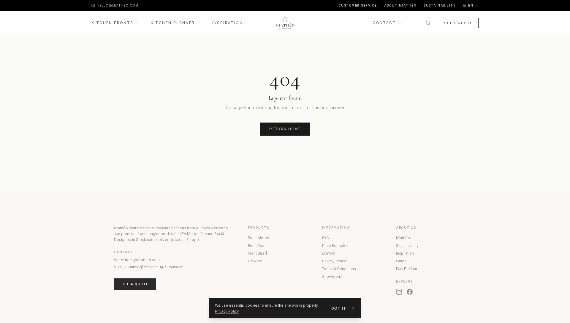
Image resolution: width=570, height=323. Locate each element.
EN (470, 5)
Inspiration (227, 23)
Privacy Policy (334, 261)
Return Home (285, 129)
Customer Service (357, 5)
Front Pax (256, 245)
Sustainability (440, 5)
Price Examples (335, 245)
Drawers (255, 261)
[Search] (428, 23)
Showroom (331, 276)
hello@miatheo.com (117, 5)
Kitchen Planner (173, 23)
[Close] (353, 308)
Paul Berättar (406, 268)
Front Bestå (257, 253)
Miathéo (403, 238)
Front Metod (258, 238)
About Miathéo (400, 5)
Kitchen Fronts (112, 23)
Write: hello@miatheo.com (137, 260)
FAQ (325, 238)
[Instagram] (399, 292)
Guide (401, 261)
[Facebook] (410, 292)
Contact (384, 23)
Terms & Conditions (339, 268)
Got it (338, 308)
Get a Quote (458, 23)
